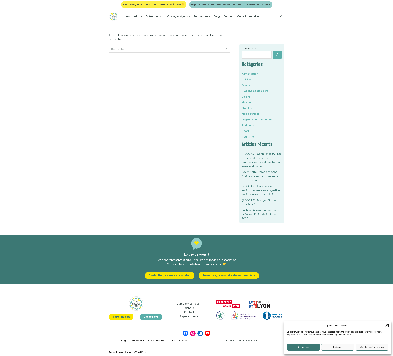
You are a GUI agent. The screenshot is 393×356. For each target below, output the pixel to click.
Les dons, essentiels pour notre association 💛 (154, 4)
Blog (217, 16)
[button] (386, 325)
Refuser (337, 347)
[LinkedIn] (200, 333)
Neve (112, 352)
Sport (245, 131)
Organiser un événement (258, 119)
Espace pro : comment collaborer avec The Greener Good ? (230, 4)
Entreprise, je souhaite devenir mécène (229, 275)
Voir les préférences (372, 347)
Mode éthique (251, 113)
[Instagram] (193, 333)
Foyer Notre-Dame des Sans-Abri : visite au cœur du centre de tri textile (260, 176)
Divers (246, 85)
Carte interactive (248, 16)
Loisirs (246, 96)
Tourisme (248, 136)
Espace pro (151, 316)
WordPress (141, 352)
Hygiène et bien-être (255, 90)
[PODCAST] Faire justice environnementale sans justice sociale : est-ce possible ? (261, 190)
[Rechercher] (281, 16)
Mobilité (247, 108)
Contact (228, 16)
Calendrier (189, 308)
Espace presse (189, 316)
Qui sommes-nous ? (189, 303)
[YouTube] (207, 333)
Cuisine (246, 79)
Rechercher (249, 48)
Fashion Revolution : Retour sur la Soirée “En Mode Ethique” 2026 (261, 214)
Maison (246, 102)
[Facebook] (185, 333)
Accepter (303, 347)
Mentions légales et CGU (241, 340)
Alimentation (250, 73)
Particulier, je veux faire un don (169, 275)
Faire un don (121, 316)
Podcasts (248, 125)
